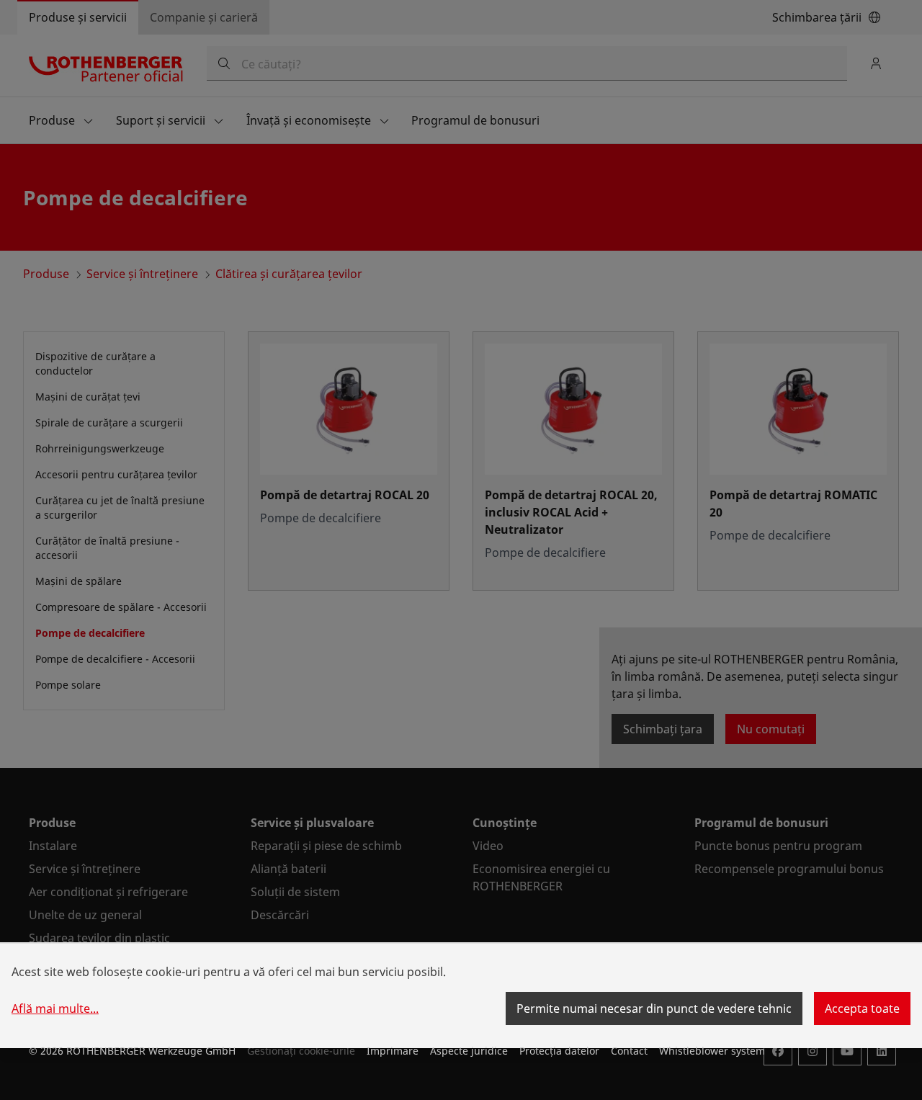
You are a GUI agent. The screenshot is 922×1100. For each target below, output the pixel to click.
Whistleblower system (712, 1050)
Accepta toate (862, 1008)
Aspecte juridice (469, 1050)
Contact (629, 1050)
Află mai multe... (55, 1008)
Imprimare (393, 1050)
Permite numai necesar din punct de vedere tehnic (654, 1008)
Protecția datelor (559, 1050)
